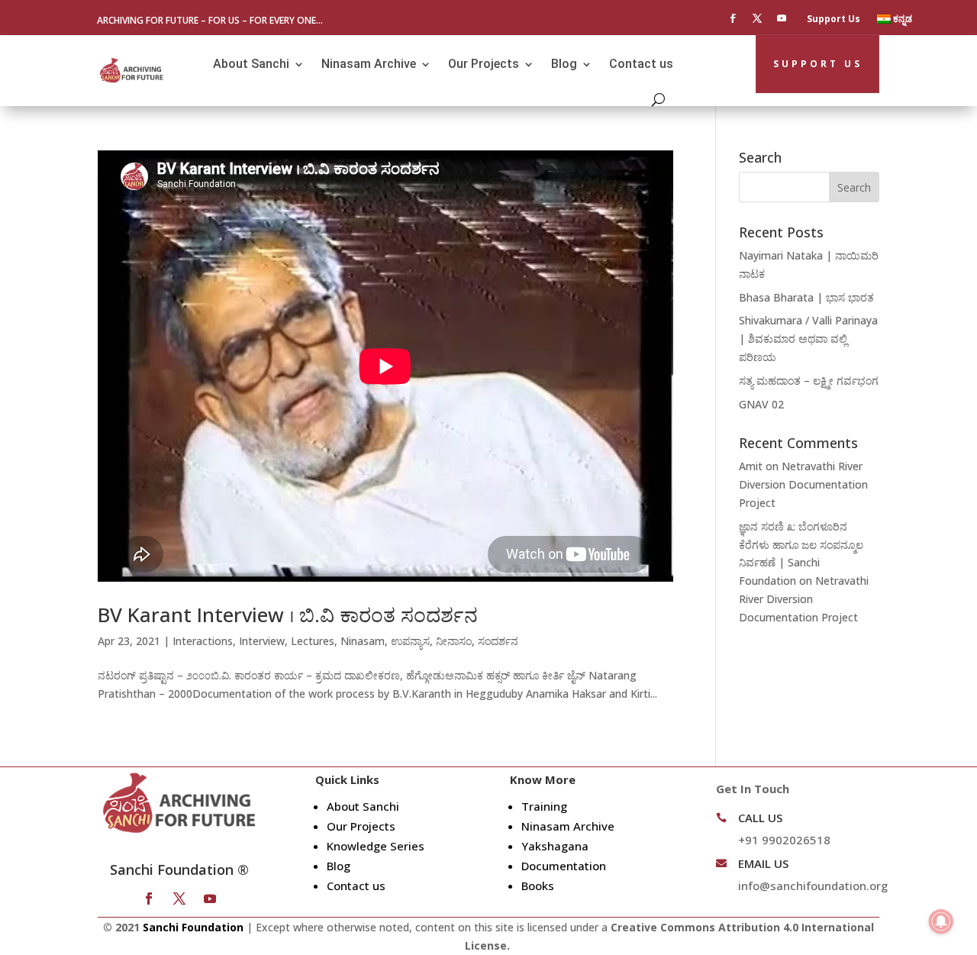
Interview (262, 641)
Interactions (203, 641)
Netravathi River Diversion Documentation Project (803, 484)
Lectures (312, 641)
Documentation (563, 865)
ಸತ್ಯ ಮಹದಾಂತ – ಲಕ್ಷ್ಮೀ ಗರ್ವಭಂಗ (809, 380)
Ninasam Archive (368, 63)
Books (537, 885)
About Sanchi (251, 63)
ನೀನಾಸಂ (454, 641)
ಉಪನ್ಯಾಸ (410, 641)
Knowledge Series (375, 845)
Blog (564, 63)
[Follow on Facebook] (733, 18)
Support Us (833, 19)
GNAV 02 (761, 404)
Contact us (641, 63)
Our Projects (483, 63)
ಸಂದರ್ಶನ (498, 641)
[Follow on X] (757, 18)
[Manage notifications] (941, 921)
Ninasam (362, 641)
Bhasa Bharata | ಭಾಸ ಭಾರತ (806, 297)
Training (544, 806)
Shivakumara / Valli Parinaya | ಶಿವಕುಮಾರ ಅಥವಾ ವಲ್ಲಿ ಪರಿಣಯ (808, 338)
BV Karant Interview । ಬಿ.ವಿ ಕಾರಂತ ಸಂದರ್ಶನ (288, 614)
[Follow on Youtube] (781, 18)
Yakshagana (554, 845)
